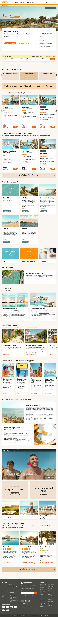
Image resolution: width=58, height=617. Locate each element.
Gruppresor (42, 594)
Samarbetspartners (43, 596)
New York (50, 599)
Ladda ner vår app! (24, 603)
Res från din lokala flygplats (43, 585)
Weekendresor (51, 586)
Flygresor (50, 588)
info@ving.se (40, 615)
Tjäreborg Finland (30, 615)
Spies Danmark (25, 615)
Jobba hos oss (4, 593)
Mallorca (50, 592)
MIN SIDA (48, 2)
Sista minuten (51, 584)
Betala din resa (43, 601)
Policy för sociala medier (13, 598)
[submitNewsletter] (35, 593)
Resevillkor (12, 591)
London (49, 590)
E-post (22, 590)
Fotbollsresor (42, 599)
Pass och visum (13, 593)
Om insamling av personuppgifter (27, 595)
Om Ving (3, 588)
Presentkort (42, 587)
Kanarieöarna (51, 595)
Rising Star (16, 315)
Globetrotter (36, 615)
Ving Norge (20, 615)
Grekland (50, 597)
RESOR (16, 2)
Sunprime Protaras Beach (49, 314)
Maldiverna (50, 601)
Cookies (10, 615)
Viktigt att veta (12, 590)
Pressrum (3, 594)
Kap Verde (50, 605)
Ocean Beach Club (9, 314)
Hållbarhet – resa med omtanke (5, 590)
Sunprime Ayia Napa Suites (44, 313)
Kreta (49, 593)
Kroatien (50, 603)
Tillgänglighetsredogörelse (14, 601)
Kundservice (12, 588)
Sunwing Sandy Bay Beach (10, 311)
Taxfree (41, 589)
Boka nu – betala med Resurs (43, 604)
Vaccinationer (12, 595)
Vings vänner (42, 606)
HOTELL (22, 2)
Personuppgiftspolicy (15, 615)
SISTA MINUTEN (30, 2)
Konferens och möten (42, 592)
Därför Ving (4, 596)
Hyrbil (41, 598)
